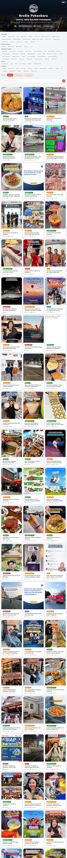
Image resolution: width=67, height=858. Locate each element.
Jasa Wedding (51, 51)
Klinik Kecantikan (6, 53)
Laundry (39, 53)
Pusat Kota (50, 68)
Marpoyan (30, 68)
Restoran (4, 36)
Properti (23, 56)
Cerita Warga (23, 63)
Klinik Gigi (58, 51)
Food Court (37, 36)
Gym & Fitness (28, 51)
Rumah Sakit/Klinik (52, 56)
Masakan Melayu (17, 39)
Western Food (19, 41)
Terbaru (10, 75)
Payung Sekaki (43, 68)
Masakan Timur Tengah (37, 39)
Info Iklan (38, 26)
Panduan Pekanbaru (26, 26)
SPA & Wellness (5, 59)
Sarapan (4, 46)
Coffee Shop (23, 36)
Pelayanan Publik (37, 63)
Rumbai (57, 68)
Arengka (4, 68)
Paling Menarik (28, 75)
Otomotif (61, 53)
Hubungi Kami (48, 26)
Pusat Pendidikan (31, 56)
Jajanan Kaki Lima (46, 36)
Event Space (20, 51)
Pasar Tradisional (6, 56)
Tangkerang (25, 71)
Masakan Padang (26, 39)
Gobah (17, 68)
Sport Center (14, 59)
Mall (44, 53)
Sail (61, 68)
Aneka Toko (54, 59)
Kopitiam (31, 36)
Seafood (26, 41)
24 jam (31, 46)
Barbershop (4, 51)
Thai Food (12, 41)
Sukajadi (19, 71)
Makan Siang (11, 46)
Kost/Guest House (31, 53)
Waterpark (47, 59)
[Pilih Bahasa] (64, 2)
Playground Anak (16, 56)
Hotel (45, 51)
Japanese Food (56, 39)
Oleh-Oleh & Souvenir (52, 53)
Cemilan (26, 46)
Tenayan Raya (33, 71)
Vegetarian (32, 41)
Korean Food (5, 41)
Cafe (18, 36)
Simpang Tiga (12, 71)
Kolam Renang (15, 53)
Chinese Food (48, 39)
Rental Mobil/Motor (41, 56)
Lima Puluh (23, 68)
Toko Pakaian (29, 59)
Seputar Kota (5, 63)
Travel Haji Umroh (38, 59)
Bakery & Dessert (56, 36)
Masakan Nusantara (6, 39)
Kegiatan (30, 63)
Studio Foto (21, 59)
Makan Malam (19, 46)
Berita (16, 63)
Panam (36, 68)
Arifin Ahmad (11, 68)
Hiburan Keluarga (37, 51)
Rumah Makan (11, 36)
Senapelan (4, 71)
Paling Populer (18, 75)
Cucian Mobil (12, 51)
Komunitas (22, 53)
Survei (11, 63)
